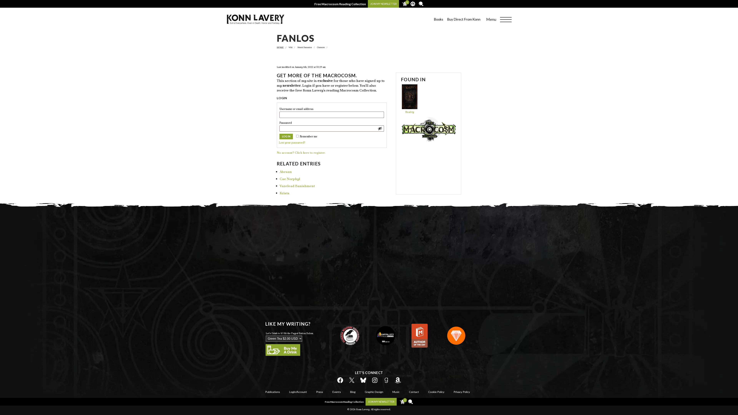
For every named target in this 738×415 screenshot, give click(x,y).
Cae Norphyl (290, 179)
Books (438, 19)
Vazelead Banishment (297, 186)
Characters (321, 47)
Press (319, 391)
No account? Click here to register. (301, 153)
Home (280, 47)
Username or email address (303, 109)
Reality (409, 112)
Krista (284, 193)
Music (396, 391)
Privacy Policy (462, 391)
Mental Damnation (305, 47)
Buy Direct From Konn (463, 19)
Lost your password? (292, 142)
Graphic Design (374, 391)
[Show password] (380, 128)
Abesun (286, 171)
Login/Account (298, 391)
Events (336, 391)
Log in (286, 136)
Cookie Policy (436, 391)
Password (292, 122)
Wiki (291, 47)
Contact (414, 391)
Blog (353, 391)
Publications (272, 391)
